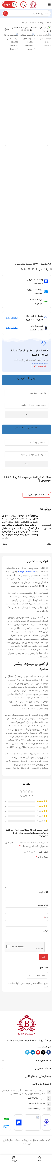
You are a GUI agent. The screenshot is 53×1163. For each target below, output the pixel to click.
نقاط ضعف (43, 904)
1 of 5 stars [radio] (34, 852)
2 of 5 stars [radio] (32, 852)
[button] (48, 29)
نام (46, 917)
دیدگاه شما (42, 857)
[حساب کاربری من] (23, 4)
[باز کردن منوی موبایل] (49, 4)
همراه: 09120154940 (37, 1103)
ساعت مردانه (28, 22)
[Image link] (26, 1024)
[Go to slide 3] (25, 30)
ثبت (26, 414)
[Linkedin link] (25, 269)
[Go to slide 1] (31, 30)
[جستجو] (5, 13)
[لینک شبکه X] (33, 269)
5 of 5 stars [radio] (25, 852)
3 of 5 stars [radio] (29, 852)
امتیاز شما (43, 852)
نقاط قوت (43, 892)
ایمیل (44, 930)
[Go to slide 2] (28, 30)
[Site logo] (33, 4)
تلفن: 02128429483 (36, 1098)
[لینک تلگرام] (22, 269)
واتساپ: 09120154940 (36, 1108)
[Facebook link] (36, 269)
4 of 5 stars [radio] (27, 852)
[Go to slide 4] (22, 30)
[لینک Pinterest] (29, 269)
